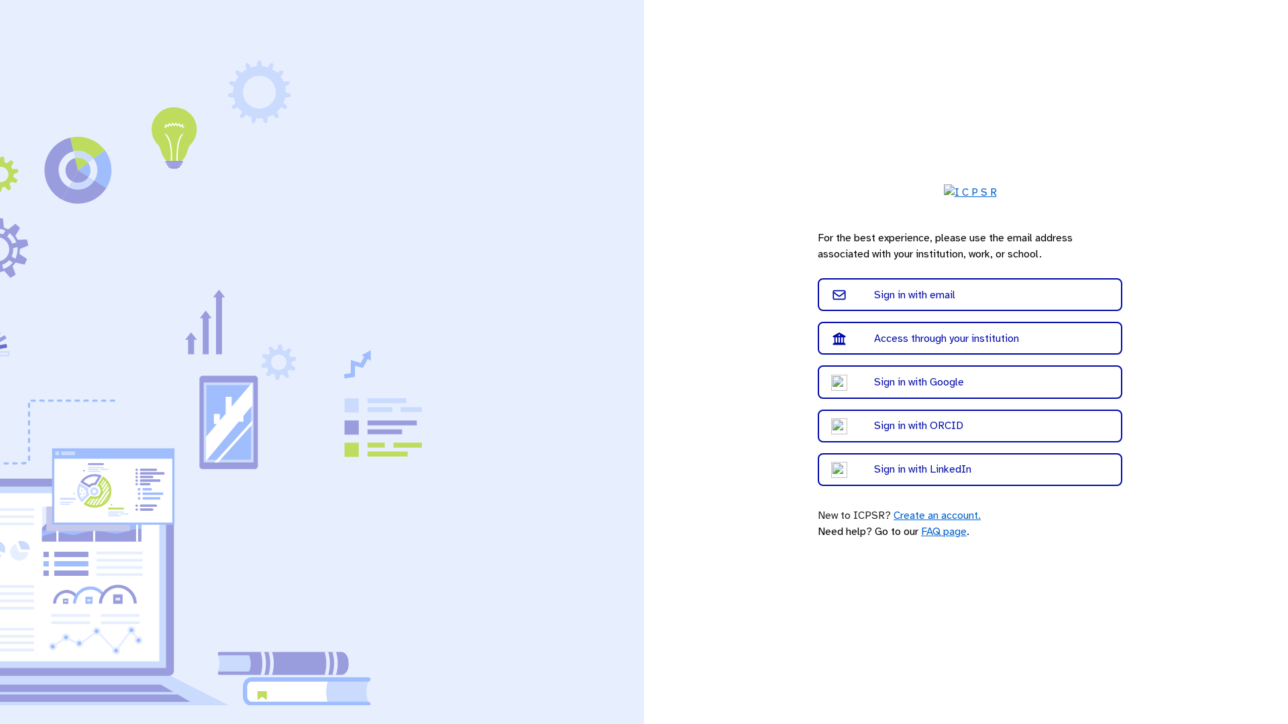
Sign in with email (914, 295)
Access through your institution (946, 338)
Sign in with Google (919, 382)
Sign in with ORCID (918, 425)
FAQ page (944, 531)
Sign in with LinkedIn (922, 469)
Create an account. (937, 515)
